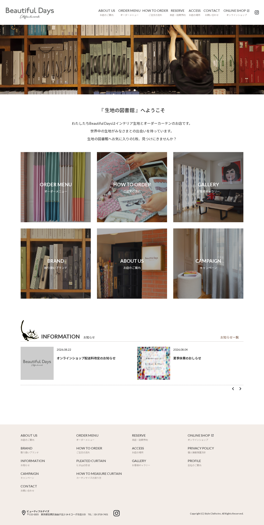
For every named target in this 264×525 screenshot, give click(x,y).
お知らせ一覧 (229, 337)
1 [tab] (129, 90)
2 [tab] (135, 90)
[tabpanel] (132, 59)
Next (240, 389)
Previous (233, 389)
